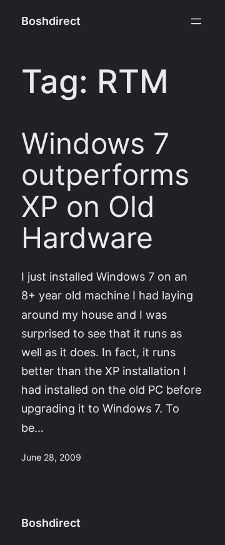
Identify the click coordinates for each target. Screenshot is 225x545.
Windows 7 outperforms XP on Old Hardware (105, 191)
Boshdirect (51, 21)
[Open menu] (196, 21)
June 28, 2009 (51, 457)
